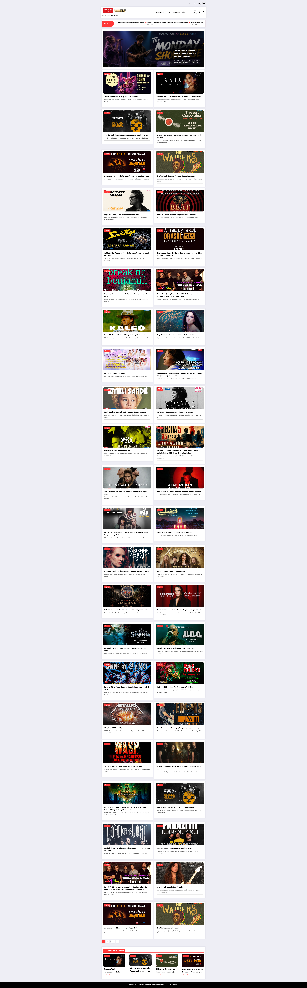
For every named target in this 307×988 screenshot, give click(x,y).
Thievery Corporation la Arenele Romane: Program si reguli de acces (179, 136)
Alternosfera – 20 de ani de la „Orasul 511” (120, 928)
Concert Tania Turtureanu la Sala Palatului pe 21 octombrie (179, 97)
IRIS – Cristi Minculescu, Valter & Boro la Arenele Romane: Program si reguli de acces (126, 533)
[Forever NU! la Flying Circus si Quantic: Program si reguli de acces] (127, 673)
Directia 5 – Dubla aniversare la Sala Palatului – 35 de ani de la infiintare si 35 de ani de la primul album (179, 451)
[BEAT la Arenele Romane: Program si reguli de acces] (180, 200)
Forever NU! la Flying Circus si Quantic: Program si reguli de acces (127, 688)
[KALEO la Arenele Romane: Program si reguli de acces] (127, 321)
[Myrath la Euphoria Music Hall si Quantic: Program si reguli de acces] (180, 752)
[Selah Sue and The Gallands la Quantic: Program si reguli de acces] (127, 477)
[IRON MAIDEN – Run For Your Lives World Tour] (180, 673)
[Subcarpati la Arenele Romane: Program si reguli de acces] (127, 596)
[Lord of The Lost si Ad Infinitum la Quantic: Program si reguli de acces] (127, 834)
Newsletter (176, 12)
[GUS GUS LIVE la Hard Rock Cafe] (127, 437)
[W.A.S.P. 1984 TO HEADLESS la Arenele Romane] (127, 752)
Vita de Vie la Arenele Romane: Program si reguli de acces (126, 135)
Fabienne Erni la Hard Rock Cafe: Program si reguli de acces (126, 571)
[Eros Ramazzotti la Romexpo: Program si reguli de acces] (180, 714)
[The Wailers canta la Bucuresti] (180, 914)
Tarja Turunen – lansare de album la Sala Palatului (175, 335)
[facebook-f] (189, 3)
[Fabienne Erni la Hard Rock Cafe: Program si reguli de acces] (127, 557)
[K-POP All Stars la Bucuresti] (127, 359)
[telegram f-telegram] (199, 3)
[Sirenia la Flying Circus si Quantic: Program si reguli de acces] (127, 634)
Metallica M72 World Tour (114, 728)
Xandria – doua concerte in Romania (171, 571)
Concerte (176, 47)
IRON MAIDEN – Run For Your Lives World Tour (175, 687)
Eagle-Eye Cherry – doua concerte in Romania (121, 214)
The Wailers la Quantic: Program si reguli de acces (176, 176)
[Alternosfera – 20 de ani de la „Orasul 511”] (127, 914)
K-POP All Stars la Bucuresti (114, 373)
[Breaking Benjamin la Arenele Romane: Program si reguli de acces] (127, 280)
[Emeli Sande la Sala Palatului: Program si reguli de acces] (127, 398)
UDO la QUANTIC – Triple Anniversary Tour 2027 (176, 648)
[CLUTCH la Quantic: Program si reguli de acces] (180, 518)
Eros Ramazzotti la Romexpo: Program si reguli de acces (178, 728)
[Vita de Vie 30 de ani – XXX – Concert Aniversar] (180, 793)
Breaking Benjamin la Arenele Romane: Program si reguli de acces (166, 22)
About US (185, 12)
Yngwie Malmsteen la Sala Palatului (170, 887)
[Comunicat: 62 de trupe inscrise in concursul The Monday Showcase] (153, 49)
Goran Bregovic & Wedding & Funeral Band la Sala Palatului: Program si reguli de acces (180, 374)
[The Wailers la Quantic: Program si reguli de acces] (180, 162)
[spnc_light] (199, 12)
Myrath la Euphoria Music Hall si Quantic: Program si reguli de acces (179, 767)
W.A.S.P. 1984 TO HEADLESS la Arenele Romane (123, 766)
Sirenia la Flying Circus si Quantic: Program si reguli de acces (125, 649)
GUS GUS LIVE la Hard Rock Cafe (117, 450)
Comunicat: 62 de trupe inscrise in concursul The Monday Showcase (185, 53)
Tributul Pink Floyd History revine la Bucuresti (121, 97)
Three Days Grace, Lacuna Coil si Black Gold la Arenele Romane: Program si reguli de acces (177, 295)
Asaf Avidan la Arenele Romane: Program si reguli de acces (179, 491)
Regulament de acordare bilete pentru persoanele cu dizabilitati (148, 985)
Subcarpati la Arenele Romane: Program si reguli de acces (126, 610)
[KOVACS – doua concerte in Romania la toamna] (180, 398)
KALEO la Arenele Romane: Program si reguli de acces (124, 335)
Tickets (168, 12)
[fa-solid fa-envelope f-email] (204, 3)
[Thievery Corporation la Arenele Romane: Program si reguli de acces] (180, 121)
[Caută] (195, 12)
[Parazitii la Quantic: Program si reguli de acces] (180, 834)
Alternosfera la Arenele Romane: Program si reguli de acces (126, 176)
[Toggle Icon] (203, 12)
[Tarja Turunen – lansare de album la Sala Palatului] (180, 321)
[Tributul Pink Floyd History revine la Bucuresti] (127, 83)
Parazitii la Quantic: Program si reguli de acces (174, 848)
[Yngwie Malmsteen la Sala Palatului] (180, 873)
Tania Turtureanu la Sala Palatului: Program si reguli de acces (179, 610)
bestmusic (114, 975)
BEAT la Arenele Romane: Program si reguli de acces (176, 214)
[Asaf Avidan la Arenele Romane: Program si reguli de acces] (180, 477)
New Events (159, 12)
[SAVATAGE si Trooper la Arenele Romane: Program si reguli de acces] (127, 239)
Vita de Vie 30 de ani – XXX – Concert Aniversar (176, 807)
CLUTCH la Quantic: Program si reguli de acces (174, 532)
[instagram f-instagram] (194, 3)
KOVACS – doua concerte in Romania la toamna (175, 412)
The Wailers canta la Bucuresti (168, 928)
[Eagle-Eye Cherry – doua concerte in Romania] (127, 200)
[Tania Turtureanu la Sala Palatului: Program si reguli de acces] (180, 596)
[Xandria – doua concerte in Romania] (180, 557)
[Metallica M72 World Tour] (127, 714)
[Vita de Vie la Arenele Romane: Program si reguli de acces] (127, 121)
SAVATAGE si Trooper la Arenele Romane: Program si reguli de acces (126, 254)
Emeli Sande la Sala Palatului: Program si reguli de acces (125, 412)
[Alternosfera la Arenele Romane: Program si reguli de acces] (127, 162)
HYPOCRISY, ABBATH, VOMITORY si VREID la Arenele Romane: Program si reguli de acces (125, 808)
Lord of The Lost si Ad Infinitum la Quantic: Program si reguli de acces (127, 849)
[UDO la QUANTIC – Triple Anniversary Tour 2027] (180, 634)
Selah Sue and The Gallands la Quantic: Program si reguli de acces (126, 492)
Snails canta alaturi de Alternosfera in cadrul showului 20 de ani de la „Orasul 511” (118, 22)
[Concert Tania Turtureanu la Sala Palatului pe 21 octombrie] (180, 83)
